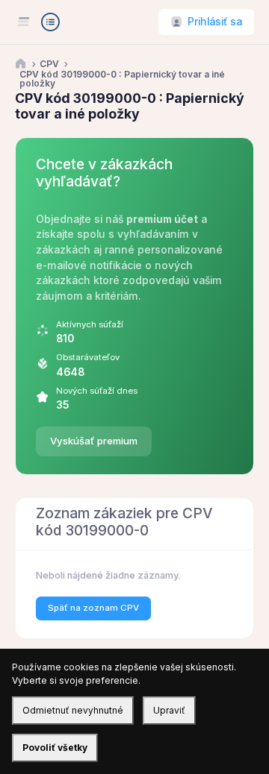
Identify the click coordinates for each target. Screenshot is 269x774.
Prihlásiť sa (215, 22)
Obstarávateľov (88, 357)
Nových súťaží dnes (96, 391)
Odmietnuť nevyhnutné (72, 710)
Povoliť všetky (54, 747)
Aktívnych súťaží (89, 324)
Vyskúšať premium (93, 441)
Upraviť (169, 710)
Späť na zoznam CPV (93, 607)
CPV (49, 64)
